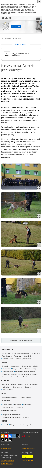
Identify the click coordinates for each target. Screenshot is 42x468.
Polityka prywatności (6, 463)
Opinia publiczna (7, 390)
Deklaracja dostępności (28, 448)
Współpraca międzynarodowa (25, 371)
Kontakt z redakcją (6, 448)
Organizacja (6, 369)
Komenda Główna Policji (30, 366)
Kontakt (4, 421)
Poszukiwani (18, 356)
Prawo (3, 393)
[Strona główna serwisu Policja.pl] (3, 18)
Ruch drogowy (7, 356)
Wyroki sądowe (26, 397)
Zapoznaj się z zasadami (7, 460)
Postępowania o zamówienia (11, 414)
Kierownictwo (15, 366)
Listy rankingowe (7, 407)
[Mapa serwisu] (6, 18)
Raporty (28, 387)
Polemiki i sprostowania (23, 359)
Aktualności (17, 38)
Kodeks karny (6, 387)
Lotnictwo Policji (7, 359)
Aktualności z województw (20, 353)
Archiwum (26, 417)
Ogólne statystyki (17, 384)
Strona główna (6, 38)
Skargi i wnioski (15, 425)
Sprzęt (34, 369)
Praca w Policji (6, 401)
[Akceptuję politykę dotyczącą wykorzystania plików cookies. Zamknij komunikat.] (39, 1)
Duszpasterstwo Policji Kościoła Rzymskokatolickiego (20, 374)
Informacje (5, 384)
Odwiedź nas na (6, 436)
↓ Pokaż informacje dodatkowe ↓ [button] (21, 340)
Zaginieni (27, 356)
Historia (27, 369)
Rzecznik (5, 425)
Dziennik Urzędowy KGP (10, 397)
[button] (38, 18)
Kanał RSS (2, 436)
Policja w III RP (17, 369)
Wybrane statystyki (31, 384)
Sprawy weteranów (29, 425)
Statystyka (5, 380)
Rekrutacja (19, 407)
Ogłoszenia (27, 404)
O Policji (4, 362)
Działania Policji (7, 349)
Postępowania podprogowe (11, 417)
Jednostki (5, 366)
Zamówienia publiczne (9, 411)
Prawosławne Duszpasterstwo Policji (14, 377)
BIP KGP (30, 436)
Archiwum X (36, 353)
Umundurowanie (7, 371)
